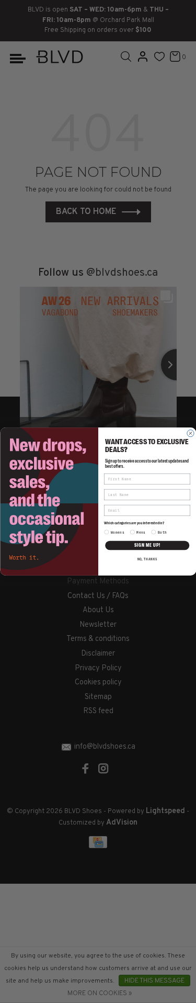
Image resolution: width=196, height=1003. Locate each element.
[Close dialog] (190, 433)
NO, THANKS (147, 559)
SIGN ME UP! (147, 545)
